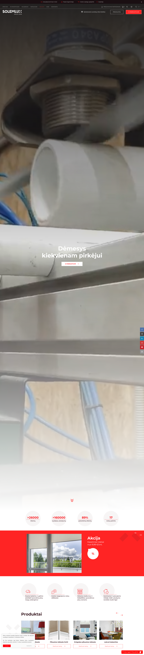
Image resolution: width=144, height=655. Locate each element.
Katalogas (34, 6)
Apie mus (5, 6)
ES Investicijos (14, 6)
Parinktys (29, 645)
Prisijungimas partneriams (112, 6)
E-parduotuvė (133, 12)
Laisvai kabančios (111, 642)
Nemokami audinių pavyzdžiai (94, 12)
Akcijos (42, 6)
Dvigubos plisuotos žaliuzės (85, 642)
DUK (47, 6)
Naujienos (25, 6)
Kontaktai (54, 6)
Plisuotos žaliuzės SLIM (59, 642)
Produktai (117, 12)
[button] (135, 533)
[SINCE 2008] (12, 11)
